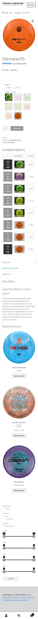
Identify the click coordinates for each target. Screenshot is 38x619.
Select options (19, 376)
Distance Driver (10, 142)
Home (6, 13)
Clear (10, 578)
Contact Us (6, 597)
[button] (32, 21)
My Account (6, 615)
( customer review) (19, 63)
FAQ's (4, 600)
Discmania (17, 13)
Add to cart (17, 128)
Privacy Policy (16, 597)
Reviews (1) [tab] (6, 274)
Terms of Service (27, 597)
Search (19, 615)
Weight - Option (10, 92)
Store (28, 595)
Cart (29, 613)
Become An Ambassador (15, 600)
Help (26, 600)
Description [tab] (6, 262)
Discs (11, 13)
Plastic (7, 85)
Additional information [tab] (10, 268)
